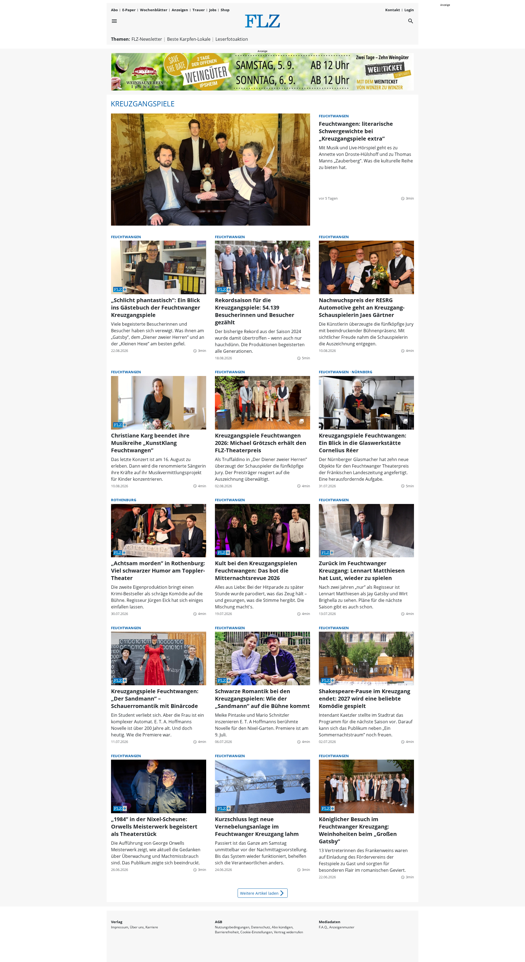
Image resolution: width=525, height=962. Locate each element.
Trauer (198, 9)
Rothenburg (123, 499)
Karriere (151, 927)
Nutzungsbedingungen (232, 927)
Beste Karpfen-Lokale (189, 39)
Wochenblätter (153, 9)
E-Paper (129, 9)
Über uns (137, 927)
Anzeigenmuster (341, 927)
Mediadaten (329, 921)
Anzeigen (180, 9)
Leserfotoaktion (231, 39)
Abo (114, 9)
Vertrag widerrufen (288, 932)
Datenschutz (260, 927)
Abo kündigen (282, 927)
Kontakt (392, 9)
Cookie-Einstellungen (256, 932)
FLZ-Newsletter (147, 39)
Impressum (119, 927)
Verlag (116, 921)
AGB (218, 921)
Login (409, 9)
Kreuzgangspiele (142, 104)
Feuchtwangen (334, 115)
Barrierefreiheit (227, 932)
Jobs (212, 9)
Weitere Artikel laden (262, 893)
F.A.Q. (323, 927)
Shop (225, 9)
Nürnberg (362, 371)
